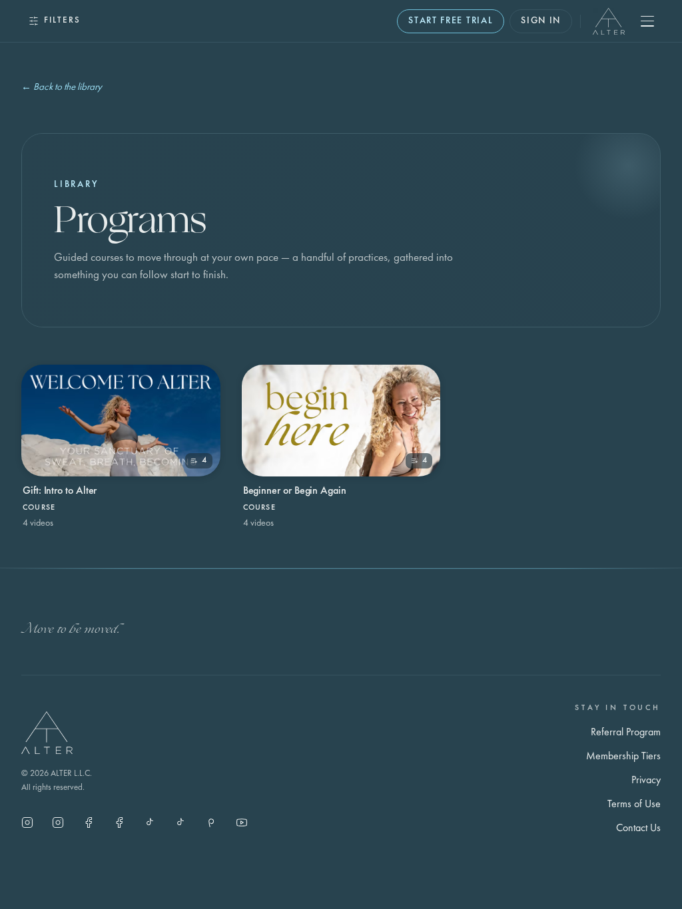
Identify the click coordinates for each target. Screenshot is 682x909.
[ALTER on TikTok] (180, 822)
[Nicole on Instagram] (58, 822)
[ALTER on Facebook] (89, 822)
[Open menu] (647, 21)
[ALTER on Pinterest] (211, 822)
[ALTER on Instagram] (27, 822)
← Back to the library (61, 87)
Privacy (646, 780)
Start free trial (450, 21)
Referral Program (626, 732)
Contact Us (638, 828)
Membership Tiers (623, 756)
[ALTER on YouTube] (242, 822)
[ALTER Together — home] (609, 21)
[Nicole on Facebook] (119, 822)
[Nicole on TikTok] (150, 822)
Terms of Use (634, 804)
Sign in (541, 21)
